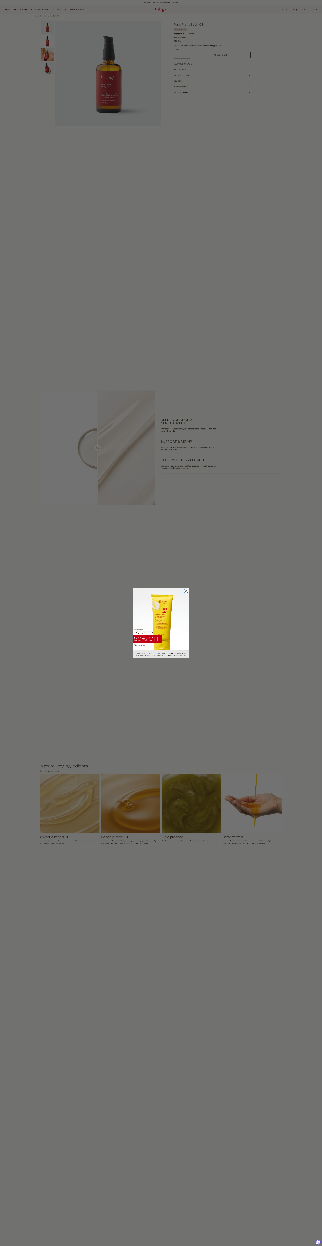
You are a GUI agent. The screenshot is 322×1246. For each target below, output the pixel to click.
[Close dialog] (186, 591)
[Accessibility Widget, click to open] (318, 1242)
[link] (161, 623)
